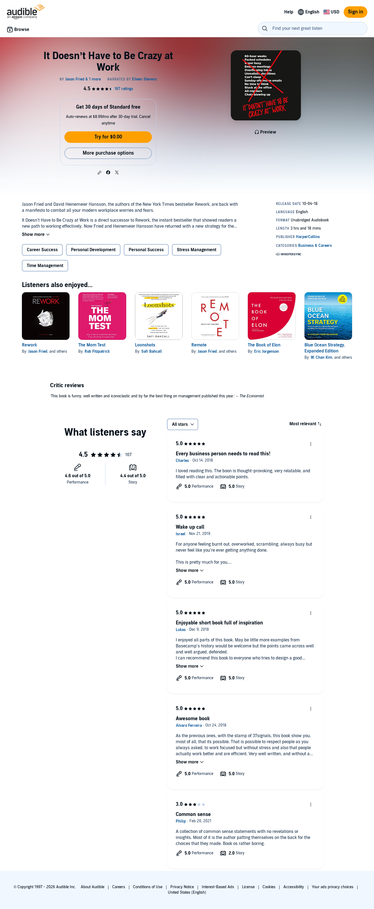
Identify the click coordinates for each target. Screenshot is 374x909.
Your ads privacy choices (332, 887)
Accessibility (293, 887)
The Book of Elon (264, 345)
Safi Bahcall (151, 351)
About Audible (92, 887)
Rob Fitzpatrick (97, 351)
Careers (118, 887)
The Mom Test (91, 345)
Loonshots (145, 345)
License (248, 887)
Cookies (269, 887)
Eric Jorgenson (266, 351)
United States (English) (187, 892)
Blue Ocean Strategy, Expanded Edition (324, 348)
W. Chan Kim (321, 357)
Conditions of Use (147, 887)
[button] (99, 172)
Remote (199, 345)
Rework (29, 345)
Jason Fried (37, 351)
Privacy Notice (182, 887)
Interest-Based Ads (218, 887)
